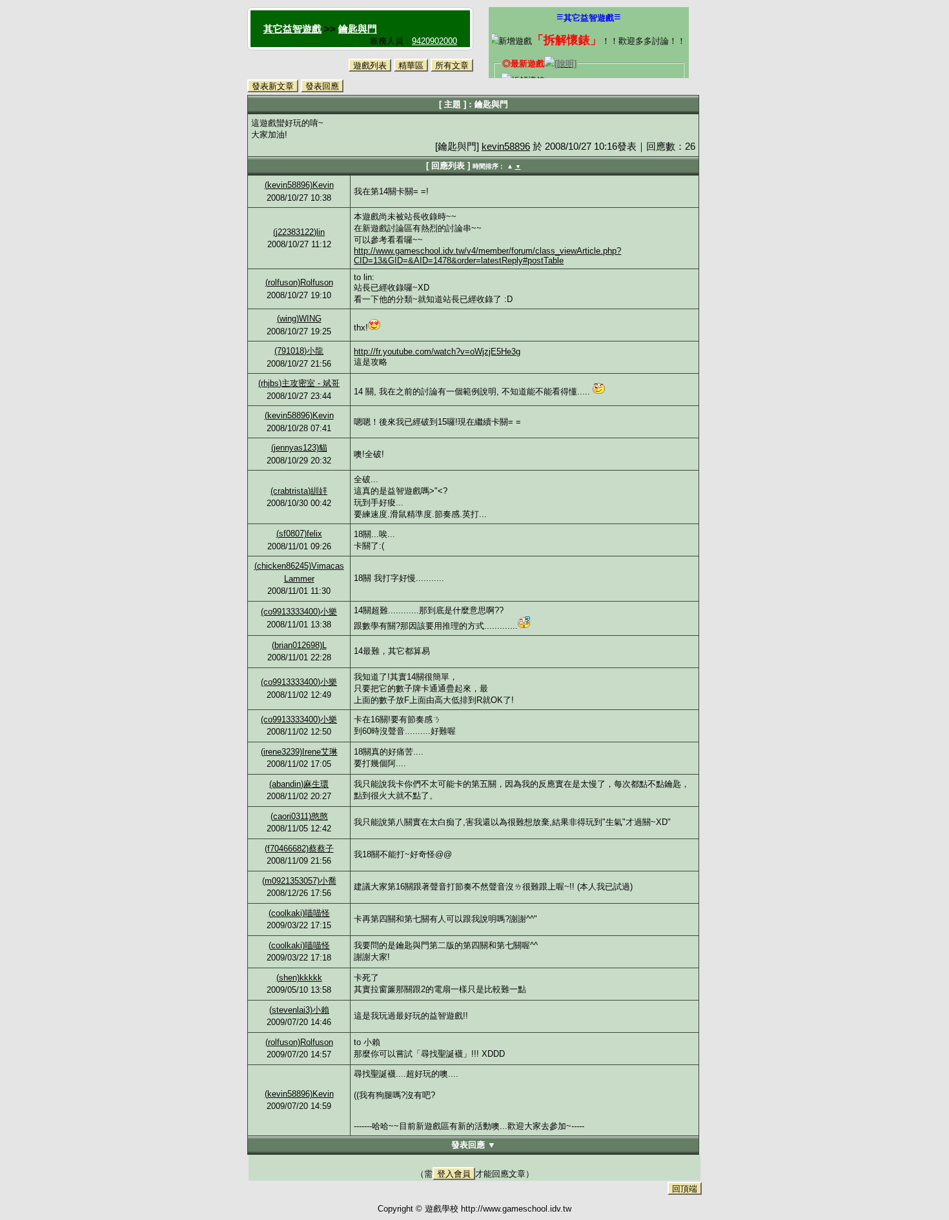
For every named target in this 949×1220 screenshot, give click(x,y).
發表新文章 (273, 86)
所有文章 (452, 65)
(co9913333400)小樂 (299, 611)
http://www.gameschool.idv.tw (516, 1209)
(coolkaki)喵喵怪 (299, 913)
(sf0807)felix (299, 533)
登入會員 (454, 1174)
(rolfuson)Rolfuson (299, 282)
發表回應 (322, 86)
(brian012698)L (299, 645)
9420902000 (434, 41)
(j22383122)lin (299, 232)
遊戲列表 (370, 65)
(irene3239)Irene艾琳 (299, 752)
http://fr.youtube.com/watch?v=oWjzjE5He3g (437, 351)
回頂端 (684, 1189)
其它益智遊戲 (292, 28)
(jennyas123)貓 (299, 447)
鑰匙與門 (357, 28)
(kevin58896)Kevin (299, 185)
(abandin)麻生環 (299, 784)
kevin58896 (506, 146)
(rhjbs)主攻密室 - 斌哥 (299, 383)
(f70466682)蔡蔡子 (299, 848)
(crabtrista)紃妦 (298, 491)
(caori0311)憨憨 (299, 816)
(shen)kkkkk (299, 977)
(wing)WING (299, 318)
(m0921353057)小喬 (299, 881)
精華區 (410, 65)
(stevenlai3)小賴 (299, 1010)
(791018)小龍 (298, 351)
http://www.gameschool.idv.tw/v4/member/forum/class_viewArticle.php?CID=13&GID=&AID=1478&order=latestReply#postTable (487, 255)
